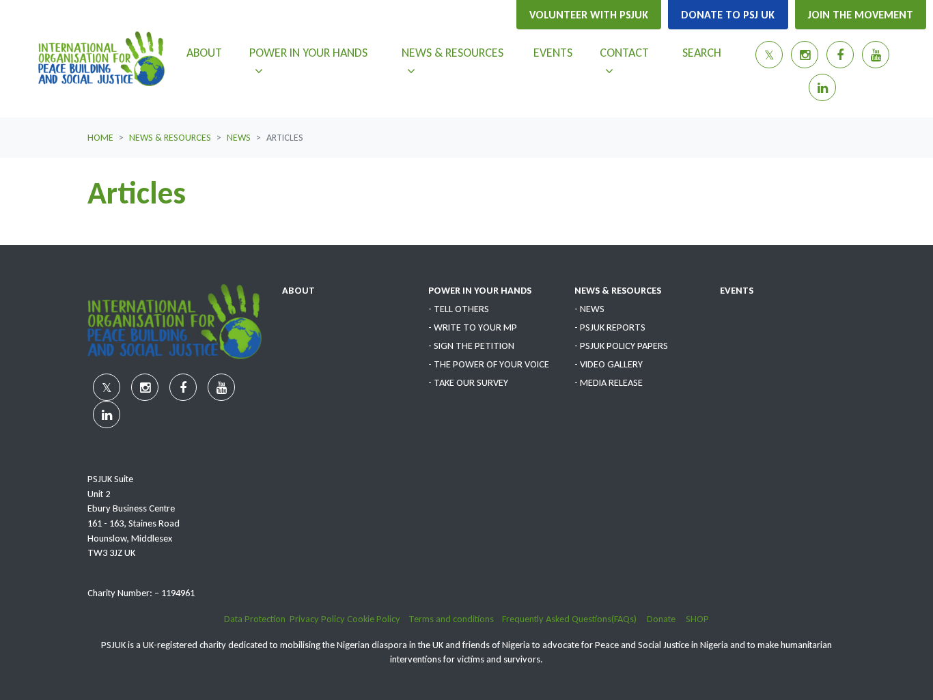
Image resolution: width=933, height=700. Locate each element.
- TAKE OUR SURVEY (468, 382)
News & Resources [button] (462, 52)
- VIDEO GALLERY (608, 364)
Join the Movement (860, 14)
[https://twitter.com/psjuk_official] (769, 54)
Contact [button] (635, 52)
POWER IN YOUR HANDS (479, 290)
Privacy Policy (317, 619)
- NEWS (589, 309)
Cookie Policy (374, 619)
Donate (666, 619)
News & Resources (170, 137)
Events (552, 52)
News (239, 137)
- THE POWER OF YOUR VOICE (488, 364)
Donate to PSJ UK (728, 14)
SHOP (697, 619)
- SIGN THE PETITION (471, 345)
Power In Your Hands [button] (308, 52)
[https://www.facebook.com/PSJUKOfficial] (840, 54)
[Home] (101, 58)
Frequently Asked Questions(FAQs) (574, 619)
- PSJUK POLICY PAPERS (621, 345)
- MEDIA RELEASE (608, 382)
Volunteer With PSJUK (588, 14)
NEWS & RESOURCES (617, 290)
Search (701, 52)
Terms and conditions (455, 619)
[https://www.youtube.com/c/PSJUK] (875, 54)
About (204, 52)
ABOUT (298, 290)
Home (100, 137)
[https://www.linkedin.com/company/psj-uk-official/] (822, 87)
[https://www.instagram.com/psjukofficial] (804, 54)
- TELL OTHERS (458, 309)
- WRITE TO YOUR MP (472, 327)
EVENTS (736, 290)
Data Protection (255, 619)
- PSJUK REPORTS (609, 327)
